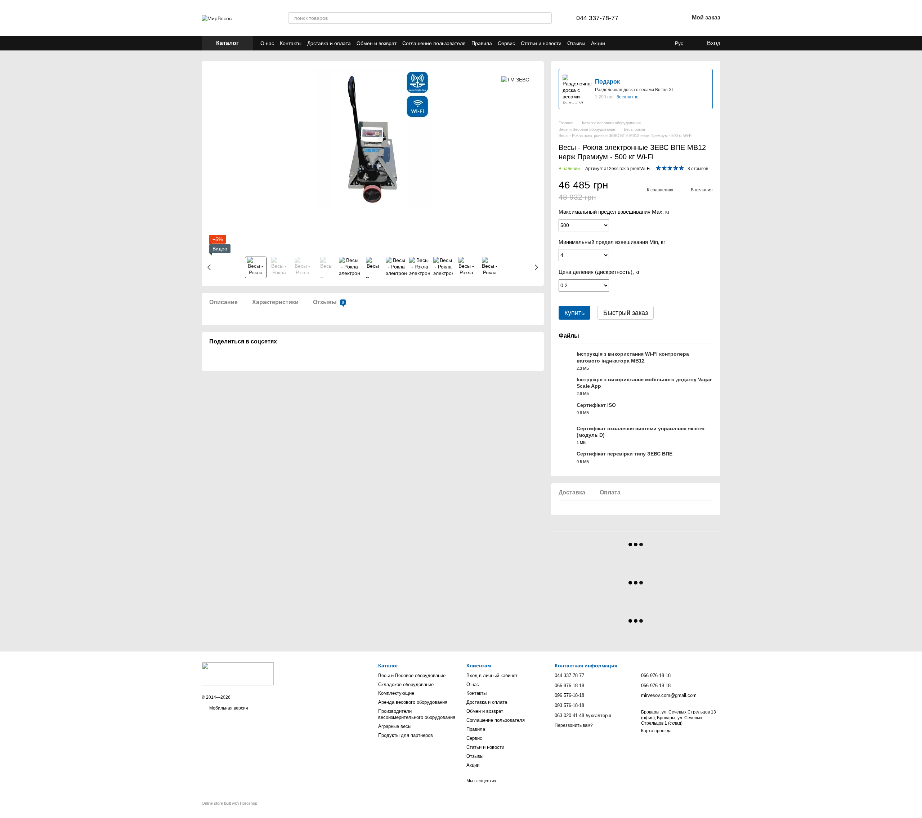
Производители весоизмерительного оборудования (416, 714)
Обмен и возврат (377, 43)
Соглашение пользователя (434, 43)
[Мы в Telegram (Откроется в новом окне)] (624, 43)
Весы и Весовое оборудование (412, 675)
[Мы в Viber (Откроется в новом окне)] (615, 43)
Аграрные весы (394, 726)
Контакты (290, 43)
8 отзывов (698, 168)
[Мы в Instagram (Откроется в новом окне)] (650, 43)
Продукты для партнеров (405, 735)
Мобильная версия (228, 708)
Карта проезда (656, 730)
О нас (267, 43)
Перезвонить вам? (574, 725)
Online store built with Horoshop (229, 803)
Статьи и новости (541, 43)
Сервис (506, 43)
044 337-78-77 (597, 18)
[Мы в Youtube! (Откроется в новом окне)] (641, 43)
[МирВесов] (238, 673)
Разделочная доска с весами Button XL (634, 89)
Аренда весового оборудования (412, 702)
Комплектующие (396, 693)
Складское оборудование (406, 684)
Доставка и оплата (329, 43)
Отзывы (576, 43)
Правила (481, 43)
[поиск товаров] (546, 18)
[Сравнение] (646, 18)
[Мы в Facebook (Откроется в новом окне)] (632, 43)
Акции (598, 43)
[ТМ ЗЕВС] (515, 79)
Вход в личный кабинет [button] (492, 675)
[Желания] (664, 18)
